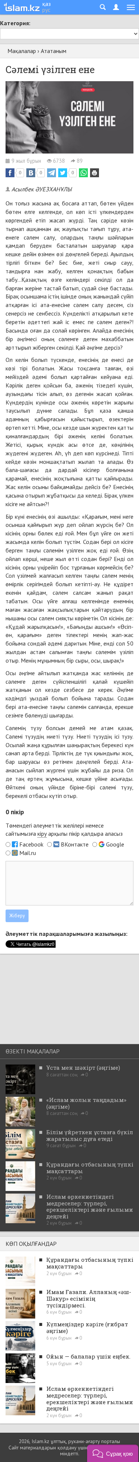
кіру (42, 833)
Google (115, 844)
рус (46, 9)
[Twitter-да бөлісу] (62, 172)
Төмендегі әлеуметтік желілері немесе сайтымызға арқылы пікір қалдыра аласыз (64, 830)
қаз (46, 3)
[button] (112, 1453)
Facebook (31, 844)
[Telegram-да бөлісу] (51, 172)
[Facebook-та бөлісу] (10, 172)
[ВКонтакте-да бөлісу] (30, 172)
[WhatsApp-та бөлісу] (83, 172)
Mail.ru (27, 853)
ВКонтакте (75, 844)
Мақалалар (21, 51)
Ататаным (53, 51)
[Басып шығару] (94, 172)
